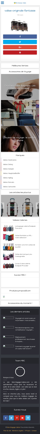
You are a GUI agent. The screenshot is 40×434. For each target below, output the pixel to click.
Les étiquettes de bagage (20, 113)
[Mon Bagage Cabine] (20, 2)
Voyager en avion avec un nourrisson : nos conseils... (25, 319)
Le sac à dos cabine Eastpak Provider (22, 265)
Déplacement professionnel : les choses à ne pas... (25, 339)
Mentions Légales (18, 431)
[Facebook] (5, 417)
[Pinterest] (16, 417)
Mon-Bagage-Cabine (13, 427)
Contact (34, 431)
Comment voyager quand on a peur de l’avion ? (25, 348)
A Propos (28, 431)
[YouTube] (22, 417)
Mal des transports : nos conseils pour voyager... (24, 329)
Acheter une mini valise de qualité (25, 246)
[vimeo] (27, 417)
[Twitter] (11, 417)
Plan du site (7, 431)
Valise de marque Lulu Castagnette (23, 255)
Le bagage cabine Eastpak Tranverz (25, 227)
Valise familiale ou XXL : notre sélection (23, 237)
